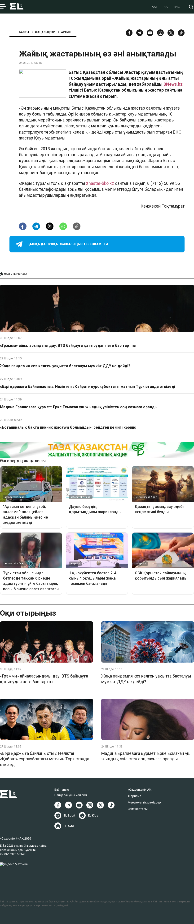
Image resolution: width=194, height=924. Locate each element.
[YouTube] (150, 32)
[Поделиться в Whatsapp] (63, 226)
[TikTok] (181, 32)
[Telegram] (139, 32)
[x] (171, 32)
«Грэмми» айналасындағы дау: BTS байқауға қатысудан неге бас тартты (68, 345)
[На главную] (16, 6)
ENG (177, 6)
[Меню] (3, 6)
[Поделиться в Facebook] (22, 226)
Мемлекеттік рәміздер (144, 802)
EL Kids (93, 815)
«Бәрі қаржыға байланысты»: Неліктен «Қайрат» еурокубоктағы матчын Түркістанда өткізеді (87, 386)
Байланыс (61, 789)
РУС (165, 6)
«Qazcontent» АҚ (139, 789)
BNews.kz (173, 84)
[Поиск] (191, 7)
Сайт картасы (138, 809)
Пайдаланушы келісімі (70, 795)
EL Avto (69, 826)
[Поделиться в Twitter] (49, 226)
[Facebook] (129, 32)
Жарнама (134, 796)
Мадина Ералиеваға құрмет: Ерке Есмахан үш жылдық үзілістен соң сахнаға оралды (79, 407)
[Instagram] (160, 32)
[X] (100, 805)
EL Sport (69, 815)
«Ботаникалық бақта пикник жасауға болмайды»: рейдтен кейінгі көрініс (68, 427)
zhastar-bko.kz (100, 183)
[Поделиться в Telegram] (36, 226)
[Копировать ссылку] (76, 226)
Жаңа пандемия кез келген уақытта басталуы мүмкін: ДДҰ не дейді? (65, 366)
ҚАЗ (154, 6)
